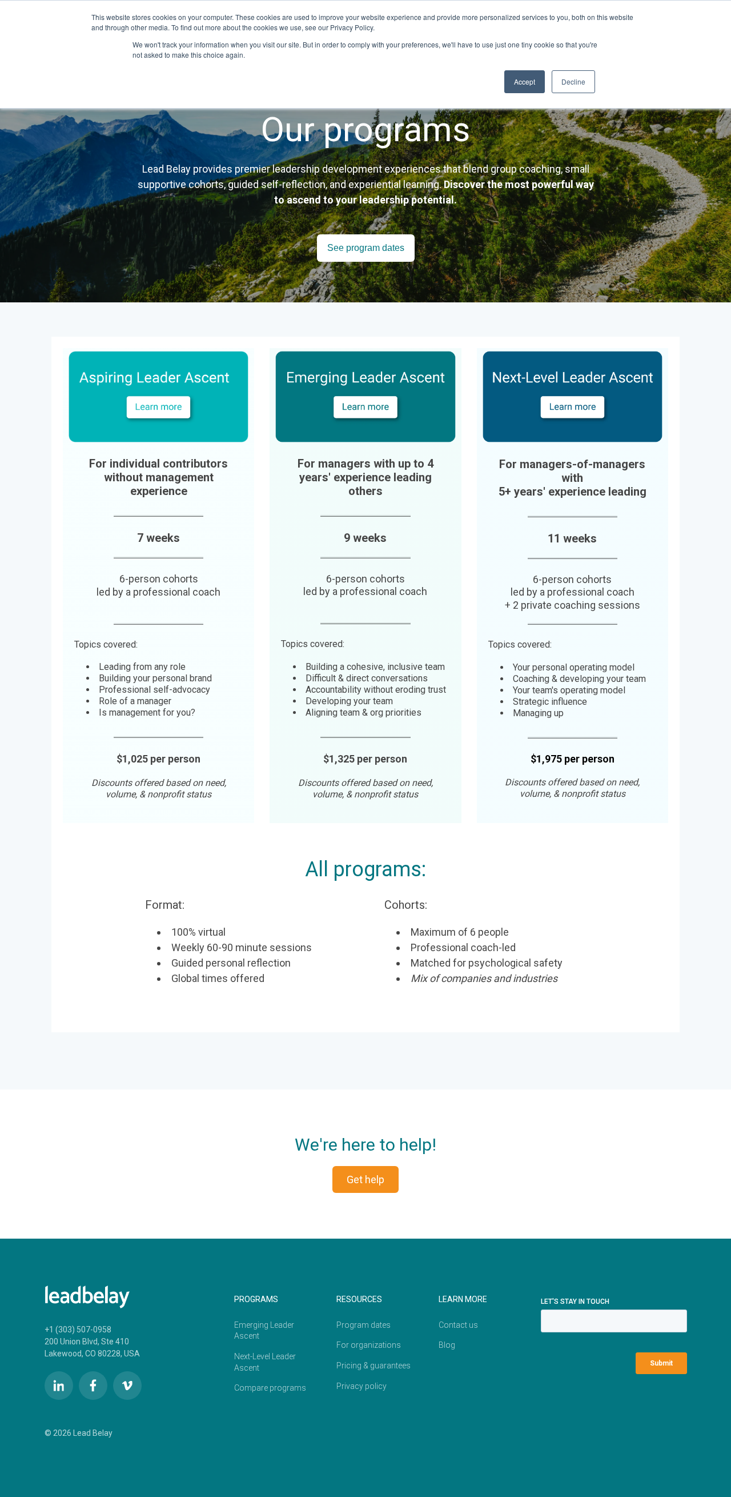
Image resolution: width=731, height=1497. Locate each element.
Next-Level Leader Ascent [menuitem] (265, 1362)
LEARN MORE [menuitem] (463, 1299)
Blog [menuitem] (447, 1345)
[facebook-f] (93, 1385)
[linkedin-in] (59, 1385)
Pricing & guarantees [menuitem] (373, 1365)
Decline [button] (573, 81)
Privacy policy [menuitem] (361, 1386)
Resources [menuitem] (359, 1299)
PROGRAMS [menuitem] (256, 1299)
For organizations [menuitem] (368, 1345)
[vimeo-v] (127, 1385)
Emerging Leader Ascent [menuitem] (264, 1330)
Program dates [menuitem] (363, 1325)
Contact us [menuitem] (458, 1325)
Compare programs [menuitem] (270, 1387)
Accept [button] (524, 81)
